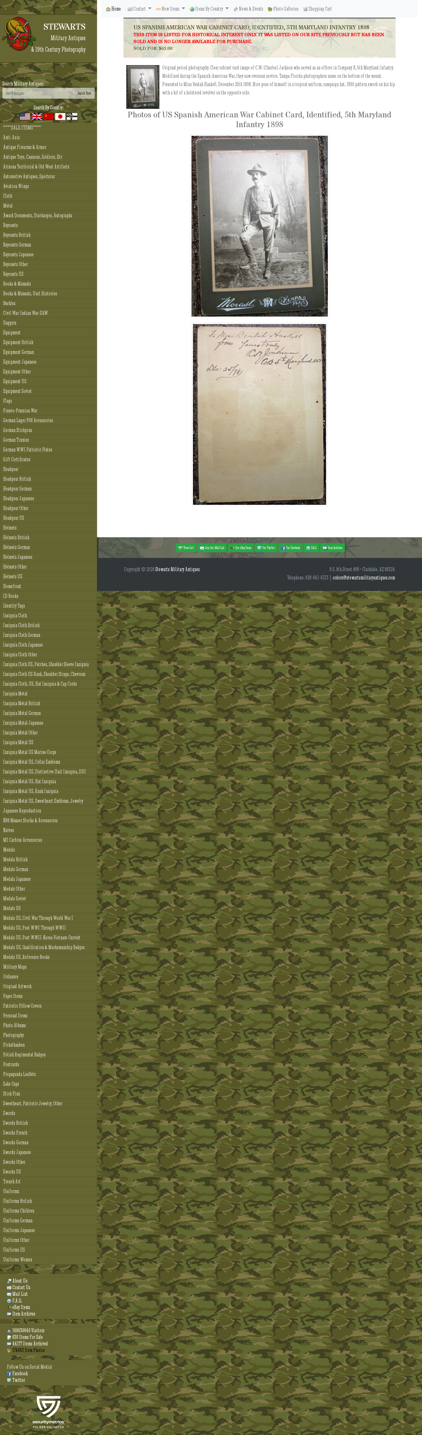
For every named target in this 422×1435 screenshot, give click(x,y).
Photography (13, 1035)
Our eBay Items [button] (243, 547)
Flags (7, 400)
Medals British (15, 859)
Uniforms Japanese (19, 1230)
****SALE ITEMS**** (22, 127)
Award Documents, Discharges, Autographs (37, 215)
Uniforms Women (17, 1259)
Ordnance (10, 976)
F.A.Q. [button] (314, 547)
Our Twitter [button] (268, 547)
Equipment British (18, 342)
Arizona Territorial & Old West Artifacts (36, 166)
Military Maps (15, 966)
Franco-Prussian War (20, 410)
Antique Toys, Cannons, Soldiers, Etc (32, 157)
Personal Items (15, 1015)
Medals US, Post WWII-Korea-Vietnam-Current (41, 937)
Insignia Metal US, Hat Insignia (29, 781)
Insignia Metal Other (20, 732)
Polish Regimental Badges (24, 1054)
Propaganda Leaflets (19, 1074)
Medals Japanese (17, 879)
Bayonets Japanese (18, 254)
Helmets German (16, 547)
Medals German (15, 869)
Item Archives (23, 1313)
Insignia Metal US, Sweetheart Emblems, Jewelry (43, 801)
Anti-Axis (11, 137)
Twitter (18, 1380)
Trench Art (12, 1181)
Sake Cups (11, 1084)
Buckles (9, 303)
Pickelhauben (14, 1045)
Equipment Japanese (19, 361)
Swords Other (14, 1162)
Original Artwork (17, 986)
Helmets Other (15, 566)
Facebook (19, 1373)
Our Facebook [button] (293, 547)
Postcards (11, 1064)
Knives (8, 830)
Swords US (12, 1171)
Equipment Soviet (17, 391)
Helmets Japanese (17, 557)
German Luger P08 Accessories (28, 420)
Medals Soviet (14, 898)
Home (116, 8)
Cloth (7, 196)
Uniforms (11, 1191)
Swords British (15, 1123)
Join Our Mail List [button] (214, 547)
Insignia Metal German (22, 713)
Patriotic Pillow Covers (22, 1005)
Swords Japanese (17, 1152)
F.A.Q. (16, 1300)
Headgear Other (15, 508)
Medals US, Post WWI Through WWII (34, 927)
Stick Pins (11, 1093)
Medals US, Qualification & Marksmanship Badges (44, 947)
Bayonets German (17, 244)
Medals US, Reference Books (26, 957)
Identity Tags (14, 605)
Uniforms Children (18, 1210)
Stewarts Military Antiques (177, 569)
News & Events (250, 8)
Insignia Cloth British (21, 625)
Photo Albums (14, 1025)
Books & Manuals (17, 283)
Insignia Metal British (21, 703)
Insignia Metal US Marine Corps (29, 752)
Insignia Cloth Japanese (23, 644)
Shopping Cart (320, 8)
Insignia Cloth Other (20, 654)
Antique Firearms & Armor (24, 147)
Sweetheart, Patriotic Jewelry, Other (32, 1103)
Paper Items (13, 996)
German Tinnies (16, 440)
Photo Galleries (285, 8)
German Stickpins (17, 430)
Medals (9, 849)
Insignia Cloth (15, 615)
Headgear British (17, 479)
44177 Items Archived (29, 1343)
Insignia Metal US (18, 742)
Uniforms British (17, 1201)
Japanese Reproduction (22, 810)
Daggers (9, 322)
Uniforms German (17, 1220)
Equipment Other (17, 371)
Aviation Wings (16, 186)
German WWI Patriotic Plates (27, 449)
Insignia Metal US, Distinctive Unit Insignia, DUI (44, 771)
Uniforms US (14, 1249)
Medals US (12, 908)
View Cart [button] (188, 547)
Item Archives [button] (334, 547)
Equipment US (14, 381)
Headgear (10, 469)
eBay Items (20, 1307)
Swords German (15, 1142)
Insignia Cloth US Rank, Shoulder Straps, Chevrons (44, 674)
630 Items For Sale (27, 1337)
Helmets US (12, 576)
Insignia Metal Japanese (23, 723)
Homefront (12, 586)
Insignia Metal (15, 693)
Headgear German (17, 488)
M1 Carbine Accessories (22, 840)
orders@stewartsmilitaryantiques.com (364, 577)
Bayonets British (16, 235)
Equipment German (18, 352)
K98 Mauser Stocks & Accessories (30, 820)
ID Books (10, 596)
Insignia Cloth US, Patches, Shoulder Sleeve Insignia (46, 664)
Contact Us (20, 1287)
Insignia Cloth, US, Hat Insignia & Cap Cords (40, 683)
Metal (8, 205)
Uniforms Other (16, 1240)
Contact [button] (139, 8)
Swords (9, 1113)
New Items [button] (170, 8)
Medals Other (14, 888)
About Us (19, 1280)
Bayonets (10, 225)
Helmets (10, 527)
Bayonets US (13, 274)
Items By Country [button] (209, 8)
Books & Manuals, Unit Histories (30, 293)
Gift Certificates (16, 459)
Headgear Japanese (18, 498)
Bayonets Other (15, 264)
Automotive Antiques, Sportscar (29, 176)
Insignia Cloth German (21, 635)
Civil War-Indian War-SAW (25, 313)
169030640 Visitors (27, 1330)
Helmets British (16, 537)
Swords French (15, 1132)
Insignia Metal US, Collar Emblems (31, 762)
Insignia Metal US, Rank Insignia (30, 791)
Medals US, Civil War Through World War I (38, 918)
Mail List (19, 1294)
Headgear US (13, 518)
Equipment (12, 332)
